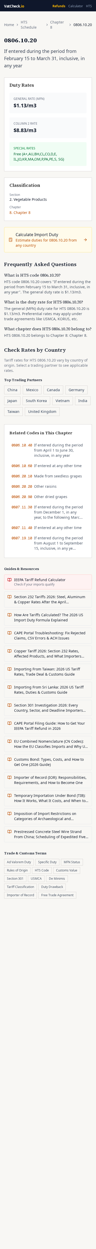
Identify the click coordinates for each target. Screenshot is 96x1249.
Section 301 (15, 878)
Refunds (58, 6)
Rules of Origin (17, 870)
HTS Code (42, 870)
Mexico (32, 389)
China (12, 389)
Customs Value (66, 870)
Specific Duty (47, 862)
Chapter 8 (57, 25)
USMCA (36, 878)
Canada (53, 389)
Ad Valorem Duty (19, 862)
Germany (76, 389)
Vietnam (63, 400)
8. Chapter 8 (19, 212)
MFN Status (72, 862)
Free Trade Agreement (57, 895)
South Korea (36, 400)
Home (9, 24)
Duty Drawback (52, 887)
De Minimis (57, 878)
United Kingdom (42, 411)
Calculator (75, 6)
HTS (89, 6)
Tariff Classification (20, 887)
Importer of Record (20, 895)
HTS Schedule (29, 25)
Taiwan (13, 411)
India (82, 400)
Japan (12, 400)
